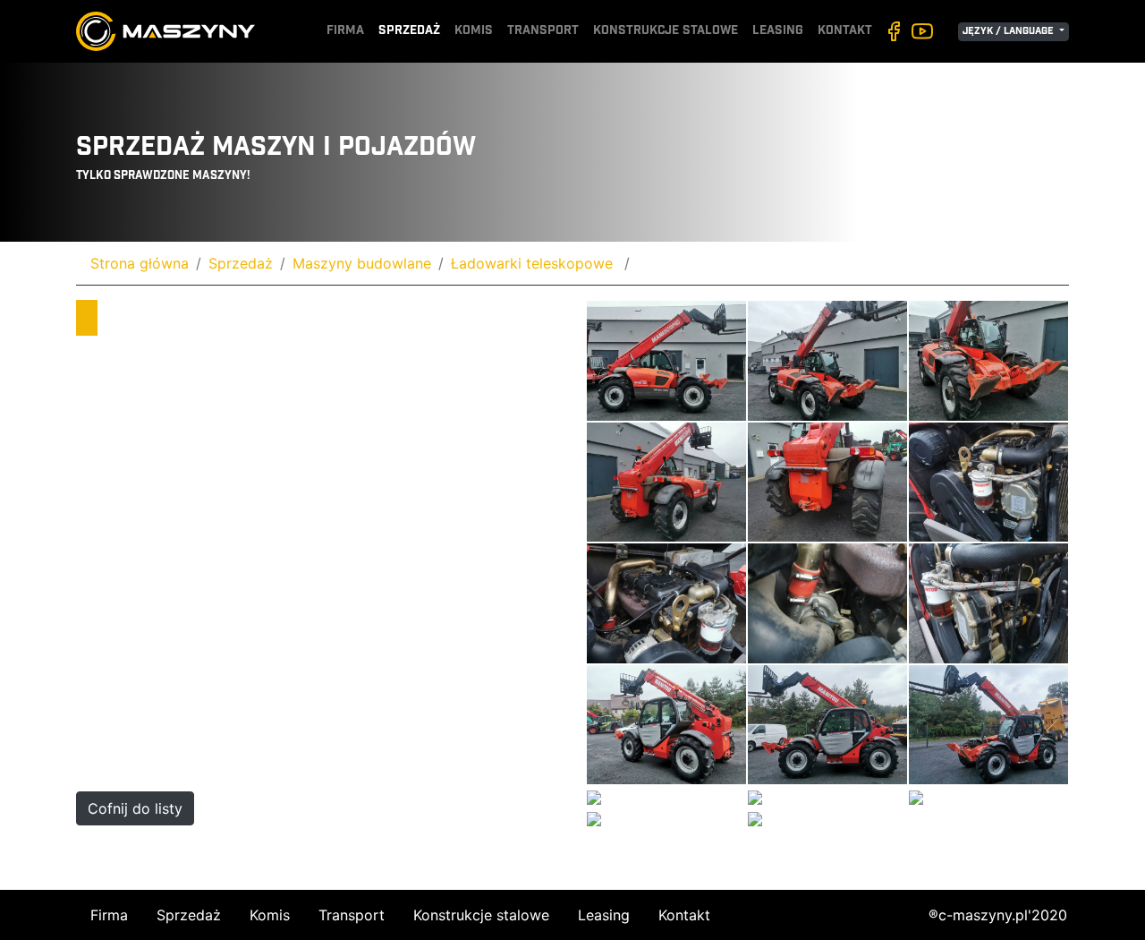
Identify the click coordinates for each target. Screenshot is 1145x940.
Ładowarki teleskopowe (534, 263)
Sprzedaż (409, 31)
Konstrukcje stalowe (665, 31)
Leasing (777, 31)
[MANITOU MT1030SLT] (666, 360)
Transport (543, 31)
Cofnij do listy (135, 808)
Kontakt (845, 31)
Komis (473, 31)
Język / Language (1009, 31)
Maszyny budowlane (362, 263)
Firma (345, 31)
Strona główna (139, 263)
